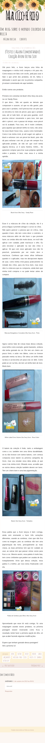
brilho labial (37, 654)
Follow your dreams (29, 730)
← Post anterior (8, 665)
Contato (23, 39)
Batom (19, 654)
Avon (12, 654)
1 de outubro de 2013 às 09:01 (23, 681)
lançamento (6, 657)
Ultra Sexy (6, 660)
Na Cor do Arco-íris (22, 15)
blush (26, 654)
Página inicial (9, 39)
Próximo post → (37, 665)
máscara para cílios (20, 657)
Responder (8, 691)
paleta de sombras (36, 657)
